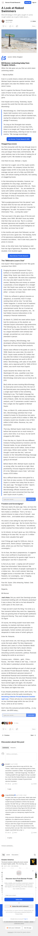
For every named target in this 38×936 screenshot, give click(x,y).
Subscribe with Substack (20, 906)
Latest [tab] (8, 855)
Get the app (27, 928)
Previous (6, 735)
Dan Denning (9, 20)
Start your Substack (14, 928)
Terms (31, 921)
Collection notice (19, 923)
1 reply (9, 789)
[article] (19, 864)
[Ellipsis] (35, 764)
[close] (32, 870)
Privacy (26, 921)
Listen (34, 21)
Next (32, 735)
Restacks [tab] (13, 747)
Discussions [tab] (15, 855)
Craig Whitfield (9, 795)
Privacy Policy (18, 914)
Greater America (7, 860)
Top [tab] (3, 855)
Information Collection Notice (22, 912)
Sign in (34, 2)
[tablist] (9, 747)
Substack (10, 932)
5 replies (9, 838)
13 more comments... (7, 846)
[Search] (35, 855)
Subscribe (28, 2)
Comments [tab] (5, 747)
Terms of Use (27, 910)
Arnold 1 (8, 764)
